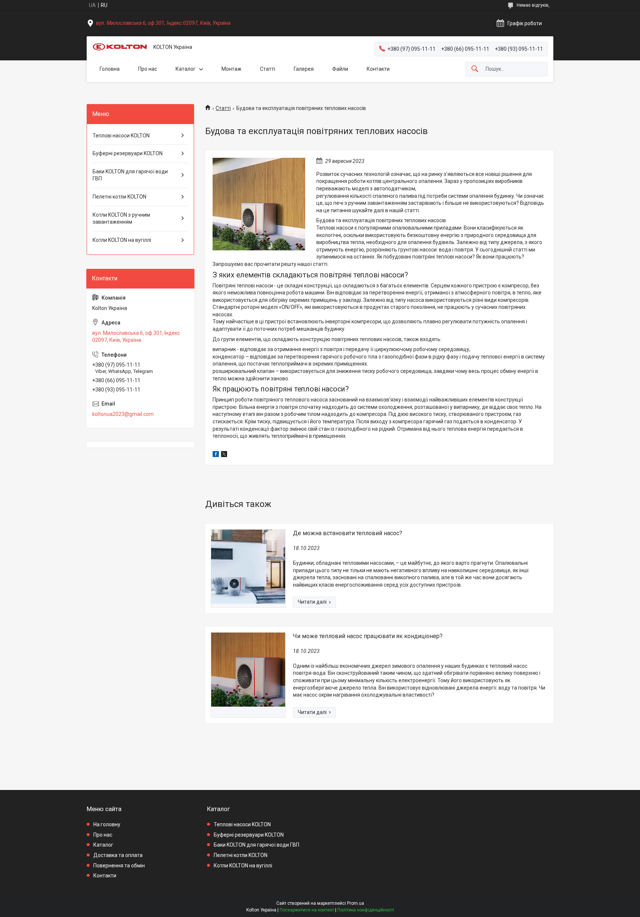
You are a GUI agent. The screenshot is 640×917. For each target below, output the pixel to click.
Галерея (304, 69)
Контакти (378, 69)
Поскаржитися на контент (307, 910)
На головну (106, 824)
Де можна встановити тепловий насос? (347, 533)
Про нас (147, 69)
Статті (267, 69)
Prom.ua (355, 903)
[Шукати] (475, 69)
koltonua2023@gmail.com (123, 414)
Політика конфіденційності (365, 910)
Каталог (186, 69)
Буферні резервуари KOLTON (128, 153)
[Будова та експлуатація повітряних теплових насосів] (259, 204)
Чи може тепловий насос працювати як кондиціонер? (368, 636)
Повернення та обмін (119, 865)
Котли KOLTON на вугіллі (122, 240)
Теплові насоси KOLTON (121, 136)
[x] (224, 455)
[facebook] (216, 455)
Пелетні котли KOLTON (119, 197)
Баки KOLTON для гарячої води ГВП (130, 175)
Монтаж (231, 69)
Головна (110, 69)
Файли (340, 69)
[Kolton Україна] (120, 47)
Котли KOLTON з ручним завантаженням (121, 218)
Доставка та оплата (118, 855)
